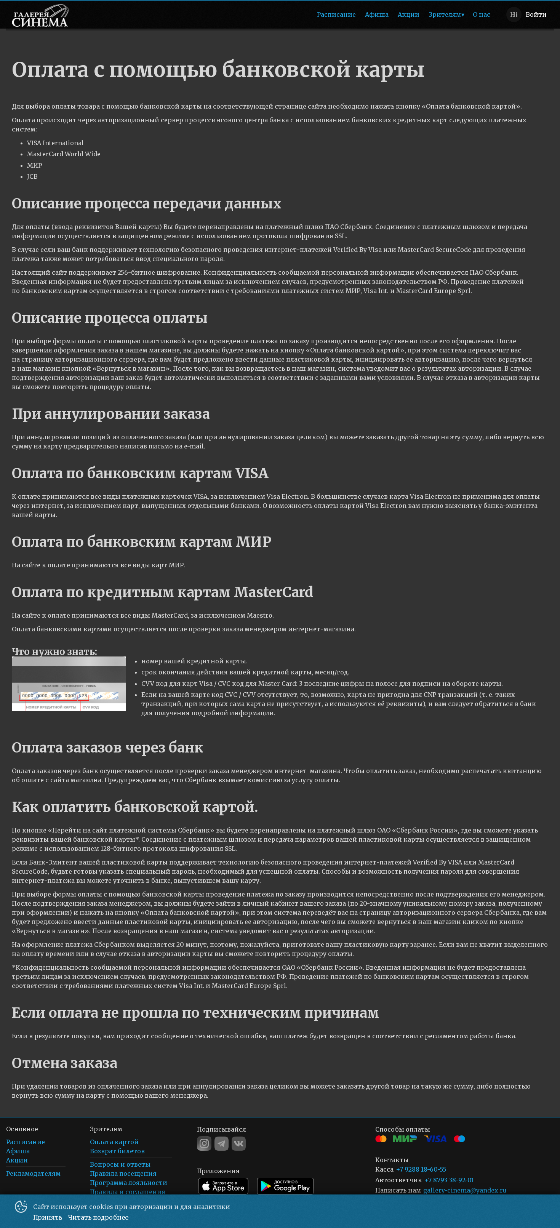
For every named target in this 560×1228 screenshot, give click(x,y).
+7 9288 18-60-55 (421, 1169)
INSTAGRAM (204, 1143)
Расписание (336, 14)
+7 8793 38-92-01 (449, 1180)
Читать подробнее (98, 1217)
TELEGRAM (221, 1144)
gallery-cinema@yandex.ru (465, 1190)
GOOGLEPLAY (285, 1186)
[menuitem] (336, 14)
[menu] (285, 14)
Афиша (377, 14)
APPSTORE (223, 1186)
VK (239, 1144)
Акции (408, 14)
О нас (481, 14)
